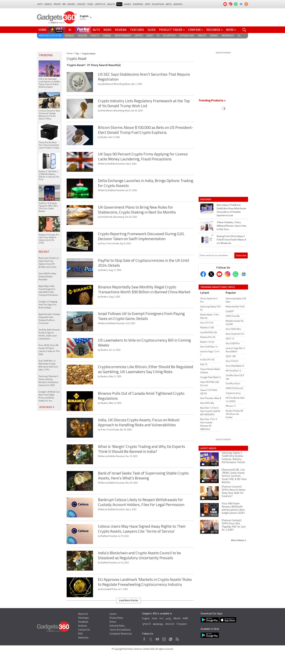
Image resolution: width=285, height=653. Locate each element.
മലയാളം (158, 624)
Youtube (157, 638)
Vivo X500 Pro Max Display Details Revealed (47, 277)
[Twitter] (211, 274)
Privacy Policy (116, 618)
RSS (80, 634)
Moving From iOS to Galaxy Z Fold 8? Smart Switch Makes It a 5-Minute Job (231, 240)
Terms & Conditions (120, 630)
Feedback (83, 622)
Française (182, 624)
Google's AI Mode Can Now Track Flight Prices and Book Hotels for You (49, 396)
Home (43, 30)
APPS (147, 4)
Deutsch (169, 624)
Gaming (107, 36)
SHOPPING (138, 4)
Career (113, 614)
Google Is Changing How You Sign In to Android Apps (48, 305)
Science (214, 36)
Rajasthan (158, 4)
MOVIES (71, 4)
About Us (83, 614)
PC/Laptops (169, 36)
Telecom (82, 36)
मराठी (185, 618)
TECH (119, 4)
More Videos (238, 540)
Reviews (121, 30)
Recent (44, 252)
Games (127, 4)
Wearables (228, 36)
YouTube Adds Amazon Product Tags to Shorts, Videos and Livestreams (49, 334)
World (48, 4)
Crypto (139, 36)
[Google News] (243, 274)
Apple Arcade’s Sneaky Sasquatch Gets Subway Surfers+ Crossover (49, 318)
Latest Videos (208, 448)
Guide (152, 30)
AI (70, 30)
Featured (206, 199)
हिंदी (64, 4)
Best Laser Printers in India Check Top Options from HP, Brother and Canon (49, 262)
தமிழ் (168, 618)
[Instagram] (227, 274)
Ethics (113, 622)
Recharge (213, 30)
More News (45, 407)
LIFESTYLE (100, 4)
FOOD (90, 4)
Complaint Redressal (121, 634)
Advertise (83, 638)
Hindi (154, 618)
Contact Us (84, 630)
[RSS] (246, 4)
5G (239, 36)
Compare (194, 30)
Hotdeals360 (186, 36)
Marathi (178, 4)
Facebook (144, 638)
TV (158, 36)
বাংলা (161, 618)
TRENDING (46, 55)
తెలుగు (177, 618)
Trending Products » (212, 100)
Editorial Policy (117, 626)
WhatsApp (171, 638)
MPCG (169, 4)
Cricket (81, 4)
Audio (150, 36)
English (146, 618)
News (107, 30)
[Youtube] (219, 274)
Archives (82, 626)
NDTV (40, 4)
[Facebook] (203, 274)
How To (95, 36)
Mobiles (69, 36)
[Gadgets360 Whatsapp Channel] (235, 274)
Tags (77, 53)
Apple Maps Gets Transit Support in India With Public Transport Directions (48, 290)
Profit (57, 4)
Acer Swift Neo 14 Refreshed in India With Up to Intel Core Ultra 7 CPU (48, 365)
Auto (96, 30)
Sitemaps (83, 618)
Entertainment (123, 36)
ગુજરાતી (146, 624)
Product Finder (170, 30)
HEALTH (111, 4)
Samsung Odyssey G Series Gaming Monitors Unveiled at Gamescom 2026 (48, 380)
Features (137, 30)
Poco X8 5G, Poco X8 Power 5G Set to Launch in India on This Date (49, 349)
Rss (177, 638)
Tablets (202, 36)
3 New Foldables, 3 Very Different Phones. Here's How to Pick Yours (231, 226)
